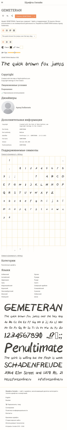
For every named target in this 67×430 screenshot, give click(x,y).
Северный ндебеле (40, 285)
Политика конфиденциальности (17, 410)
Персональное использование (13, 93)
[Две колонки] (7, 30)
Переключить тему (14, 404)
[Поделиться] (12, 15)
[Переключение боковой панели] (2, 2)
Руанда (36, 277)
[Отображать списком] (3, 30)
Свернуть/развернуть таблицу (12, 154)
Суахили (37, 291)
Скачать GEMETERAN (23, 16)
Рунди (36, 280)
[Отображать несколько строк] (10, 30)
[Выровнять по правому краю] (10, 42)
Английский (5, 277)
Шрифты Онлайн (33, 2)
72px (5, 52)
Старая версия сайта (13, 420)
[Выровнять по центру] (7, 42)
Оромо (36, 274)
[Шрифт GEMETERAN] (33, 342)
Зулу (3, 283)
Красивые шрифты (12, 417)
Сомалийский (39, 288)
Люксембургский (7, 291)
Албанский (5, 274)
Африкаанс (5, 280)
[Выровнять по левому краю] (3, 42)
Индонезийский (6, 285)
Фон (17, 47)
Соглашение (10, 407)
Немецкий (4, 297)
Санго (36, 283)
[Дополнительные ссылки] (34, 16)
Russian (8, 400)
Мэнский (4, 294)
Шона (36, 297)
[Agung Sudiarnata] (7, 107)
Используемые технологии (15, 423)
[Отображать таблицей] (14, 30)
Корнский (4, 288)
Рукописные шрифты (8, 265)
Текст (7, 47)
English (8, 397)
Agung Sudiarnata (23, 107)
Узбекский (37, 294)
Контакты (9, 413)
